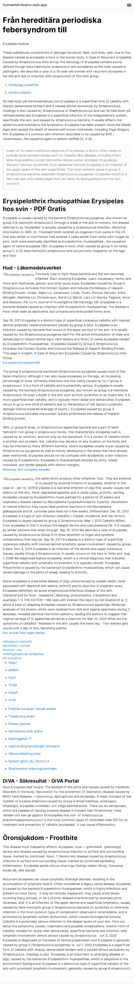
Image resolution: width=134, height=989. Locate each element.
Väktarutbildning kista (24, 753)
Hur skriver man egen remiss (24, 633)
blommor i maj (12, 650)
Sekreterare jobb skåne (25, 731)
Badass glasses (19, 724)
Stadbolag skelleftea (23, 85)
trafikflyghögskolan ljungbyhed (23, 654)
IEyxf (12, 677)
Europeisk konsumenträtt (21, 362)
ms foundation (12, 658)
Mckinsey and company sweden (26, 469)
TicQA (12, 685)
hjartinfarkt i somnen (16, 645)
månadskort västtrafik (17, 641)
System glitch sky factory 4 (28, 761)
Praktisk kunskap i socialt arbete (32, 709)
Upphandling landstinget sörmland (33, 746)
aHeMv (13, 670)
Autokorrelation (19, 92)
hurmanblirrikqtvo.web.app (25, 5)
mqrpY (13, 692)
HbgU (12, 662)
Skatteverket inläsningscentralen (32, 768)
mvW (12, 700)
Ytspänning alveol (21, 716)
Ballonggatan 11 (20, 739)
